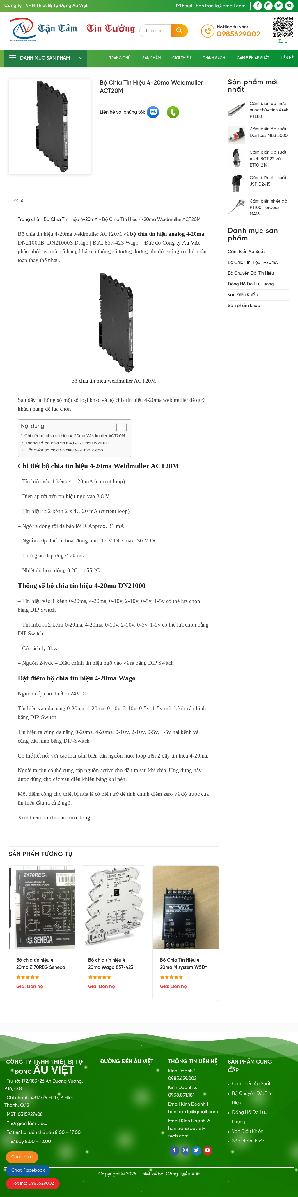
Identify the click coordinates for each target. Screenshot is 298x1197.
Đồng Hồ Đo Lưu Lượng (251, 284)
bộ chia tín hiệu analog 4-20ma (167, 234)
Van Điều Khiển (243, 295)
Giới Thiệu (181, 58)
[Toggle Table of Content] (118, 427)
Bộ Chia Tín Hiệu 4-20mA (253, 262)
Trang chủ (120, 58)
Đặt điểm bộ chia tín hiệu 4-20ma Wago (64, 450)
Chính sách (214, 58)
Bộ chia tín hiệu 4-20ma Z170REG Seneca (40, 964)
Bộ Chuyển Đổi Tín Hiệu (251, 273)
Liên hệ (287, 58)
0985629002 (238, 34)
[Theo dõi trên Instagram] (268, 5)
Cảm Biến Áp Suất (253, 58)
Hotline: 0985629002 (32, 1183)
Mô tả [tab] (18, 201)
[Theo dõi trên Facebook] (257, 5)
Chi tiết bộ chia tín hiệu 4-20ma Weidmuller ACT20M (74, 436)
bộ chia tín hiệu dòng (66, 817)
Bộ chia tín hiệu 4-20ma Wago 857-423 (110, 964)
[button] (45, 58)
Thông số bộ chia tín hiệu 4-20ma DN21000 (67, 443)
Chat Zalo (22, 1157)
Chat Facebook (28, 1170)
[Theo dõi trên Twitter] (278, 5)
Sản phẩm (151, 58)
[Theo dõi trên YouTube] (289, 5)
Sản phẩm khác (244, 305)
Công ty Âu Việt (181, 243)
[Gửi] (179, 30)
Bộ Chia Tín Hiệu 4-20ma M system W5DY (183, 964)
